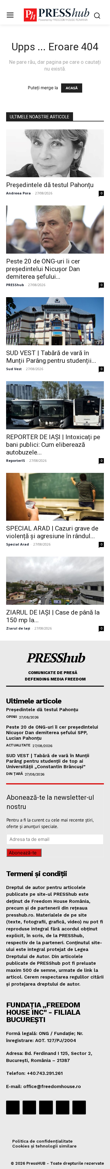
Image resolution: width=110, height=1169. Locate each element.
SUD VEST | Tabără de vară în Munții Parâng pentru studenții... (51, 356)
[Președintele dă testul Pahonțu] (55, 153)
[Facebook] (13, 1107)
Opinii (11, 717)
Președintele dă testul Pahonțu (50, 185)
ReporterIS (15, 460)
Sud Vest (14, 368)
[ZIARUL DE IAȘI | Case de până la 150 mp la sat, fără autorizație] (55, 581)
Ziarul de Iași (18, 628)
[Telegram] (46, 1107)
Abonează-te (23, 853)
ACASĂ (72, 88)
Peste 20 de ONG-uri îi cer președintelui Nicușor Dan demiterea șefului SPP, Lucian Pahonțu (52, 732)
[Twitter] (62, 1107)
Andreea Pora (18, 193)
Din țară (14, 774)
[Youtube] (79, 1107)
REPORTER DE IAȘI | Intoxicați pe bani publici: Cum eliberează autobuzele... (53, 444)
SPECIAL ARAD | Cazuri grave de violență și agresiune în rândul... (52, 532)
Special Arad (17, 544)
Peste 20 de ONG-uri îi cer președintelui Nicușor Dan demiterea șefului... (43, 269)
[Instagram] (29, 1107)
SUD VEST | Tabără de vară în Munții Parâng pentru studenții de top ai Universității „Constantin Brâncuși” (47, 761)
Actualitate (18, 745)
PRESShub (15, 284)
